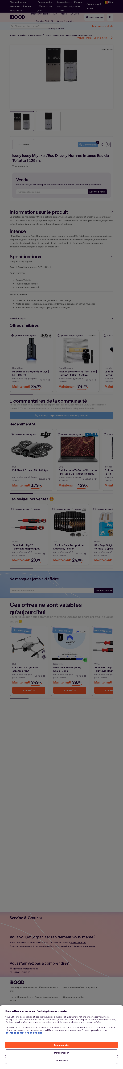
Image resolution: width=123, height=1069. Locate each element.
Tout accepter (61, 1044)
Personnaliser (61, 1052)
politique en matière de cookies (24, 1032)
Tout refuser (61, 1060)
